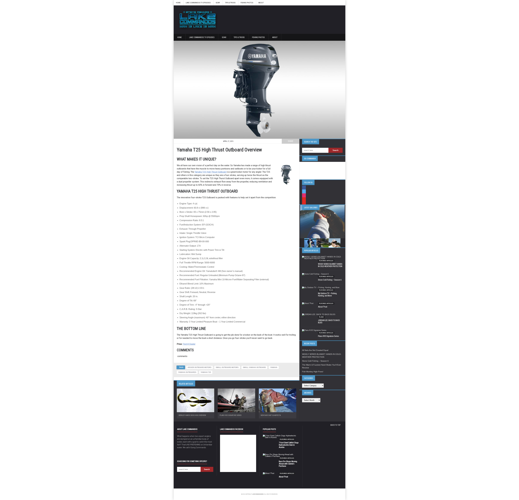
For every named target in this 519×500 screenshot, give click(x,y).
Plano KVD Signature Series (231, 415)
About (261, 3)
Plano (321, 317)
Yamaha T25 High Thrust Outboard (211, 172)
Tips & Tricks (230, 3)
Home (178, 3)
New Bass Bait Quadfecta (271, 415)
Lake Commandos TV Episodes (198, 3)
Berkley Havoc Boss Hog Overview (192, 415)
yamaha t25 (206, 372)
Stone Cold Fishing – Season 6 (330, 280)
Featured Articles (326, 260)
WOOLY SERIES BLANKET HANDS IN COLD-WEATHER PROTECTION (330, 265)
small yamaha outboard (254, 367)
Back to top (335, 425)
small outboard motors (227, 367)
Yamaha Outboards (187, 372)
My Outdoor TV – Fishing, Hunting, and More (327, 294)
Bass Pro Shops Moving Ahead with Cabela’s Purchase (288, 463)
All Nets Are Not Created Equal (315, 350)
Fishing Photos (247, 3)
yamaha (273, 367)
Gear (218, 3)
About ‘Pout (322, 307)
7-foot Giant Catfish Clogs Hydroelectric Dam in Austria (289, 445)
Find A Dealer (189, 344)
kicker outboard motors (199, 367)
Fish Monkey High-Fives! (312, 372)
